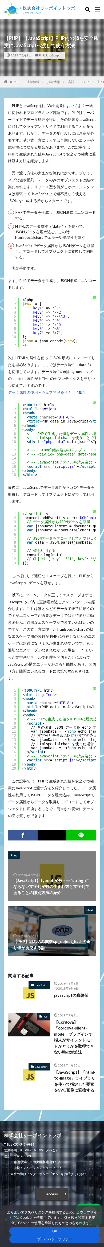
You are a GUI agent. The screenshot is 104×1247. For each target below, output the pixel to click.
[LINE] (81, 835)
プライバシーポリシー (55, 1239)
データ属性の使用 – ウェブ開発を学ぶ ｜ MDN (46, 392)
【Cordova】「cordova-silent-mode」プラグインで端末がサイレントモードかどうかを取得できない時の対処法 (74, 1037)
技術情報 (32, 82)
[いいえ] (97, 1226)
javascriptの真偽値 (71, 995)
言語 (71, 82)
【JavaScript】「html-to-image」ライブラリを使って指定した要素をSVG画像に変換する (74, 1081)
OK (54, 1231)
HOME (13, 82)
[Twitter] (52, 835)
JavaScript (53, 55)
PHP (41, 55)
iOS (45, 1016)
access (52, 1194)
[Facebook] (23, 835)
